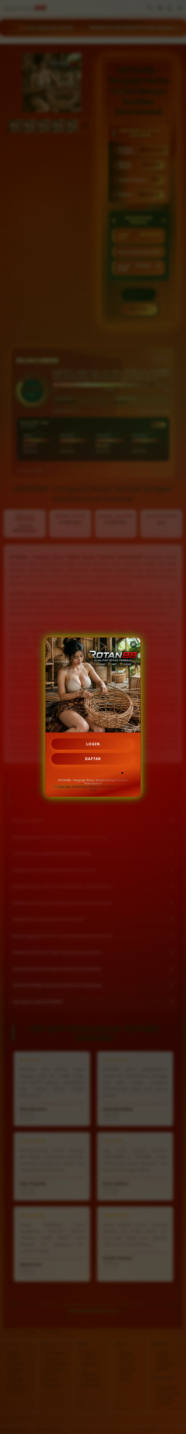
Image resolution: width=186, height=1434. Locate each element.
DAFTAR (93, 758)
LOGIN (93, 744)
